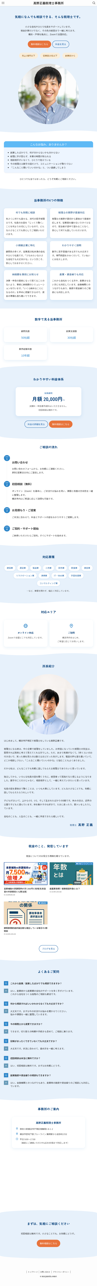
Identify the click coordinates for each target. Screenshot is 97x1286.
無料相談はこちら (39, 44)
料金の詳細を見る (36, 424)
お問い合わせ (45, 1272)
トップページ (33, 1272)
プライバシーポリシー (61, 1272)
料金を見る (60, 44)
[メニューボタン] (3, 3)
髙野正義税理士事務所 (48, 3)
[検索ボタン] (94, 3)
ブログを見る (48, 948)
